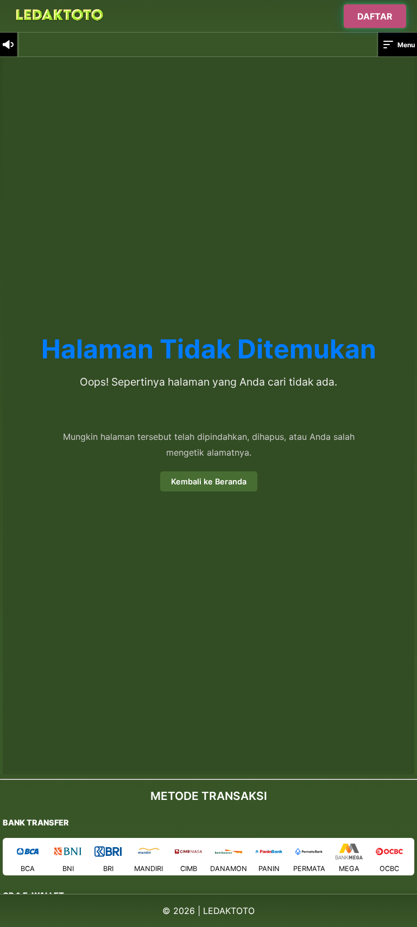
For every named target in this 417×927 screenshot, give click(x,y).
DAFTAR (375, 15)
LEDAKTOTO (229, 910)
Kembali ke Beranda (209, 481)
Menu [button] (406, 45)
